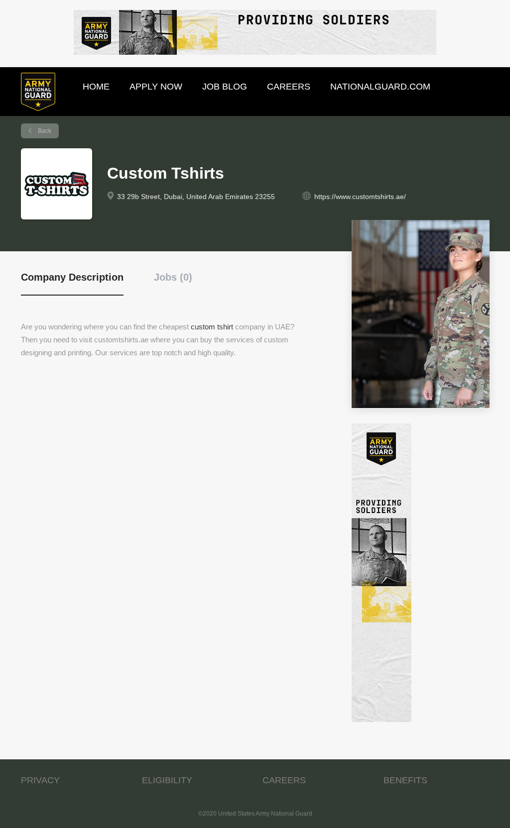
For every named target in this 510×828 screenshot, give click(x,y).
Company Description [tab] (72, 277)
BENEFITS (405, 780)
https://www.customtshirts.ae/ (360, 197)
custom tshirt (212, 326)
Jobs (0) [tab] (173, 277)
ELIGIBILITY (167, 780)
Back (43, 130)
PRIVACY (40, 780)
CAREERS (284, 780)
